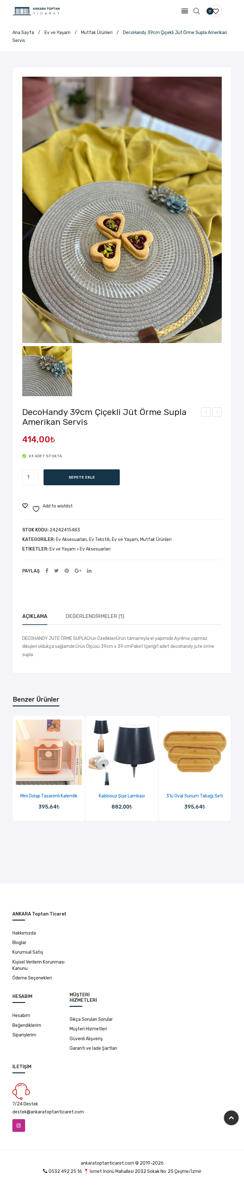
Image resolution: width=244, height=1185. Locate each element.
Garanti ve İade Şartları (93, 1048)
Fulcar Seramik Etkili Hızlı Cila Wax (206, 413)
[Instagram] (18, 1125)
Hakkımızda (24, 933)
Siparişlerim (24, 1035)
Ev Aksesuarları (71, 539)
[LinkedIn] (89, 571)
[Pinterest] (66, 571)
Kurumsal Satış (27, 952)
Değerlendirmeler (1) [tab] (95, 616)
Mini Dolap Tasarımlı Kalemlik (49, 796)
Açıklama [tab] (34, 616)
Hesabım (21, 1015)
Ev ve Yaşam (57, 32)
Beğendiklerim (26, 1025)
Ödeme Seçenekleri (32, 978)
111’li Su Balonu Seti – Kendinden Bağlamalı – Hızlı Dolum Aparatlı (217, 413)
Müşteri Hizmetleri (88, 1029)
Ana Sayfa (23, 32)
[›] (231, 775)
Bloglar (19, 942)
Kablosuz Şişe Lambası (122, 796)
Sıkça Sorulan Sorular (91, 1019)
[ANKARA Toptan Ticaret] (36, 11)
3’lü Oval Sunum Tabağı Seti (194, 796)
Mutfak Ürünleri (96, 32)
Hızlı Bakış (57, 778)
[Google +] (78, 571)
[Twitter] (56, 571)
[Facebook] (46, 571)
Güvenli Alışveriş (86, 1038)
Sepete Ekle (82, 477)
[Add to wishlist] (41, 778)
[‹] (13, 775)
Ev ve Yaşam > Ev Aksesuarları (80, 549)
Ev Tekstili (99, 539)
